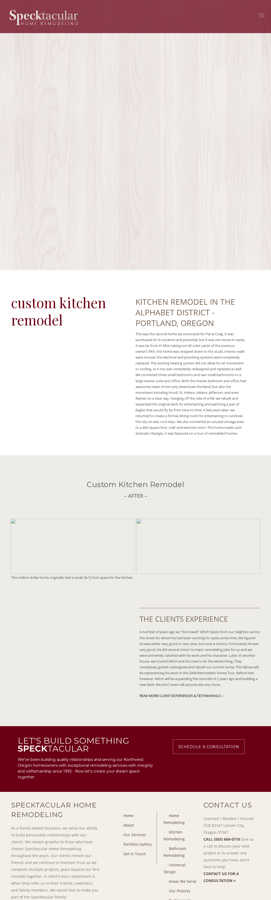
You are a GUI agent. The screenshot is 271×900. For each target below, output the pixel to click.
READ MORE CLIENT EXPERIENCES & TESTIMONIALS (180, 695)
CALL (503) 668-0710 (222, 839)
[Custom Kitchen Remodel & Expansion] (73, 546)
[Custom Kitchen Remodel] (198, 546)
